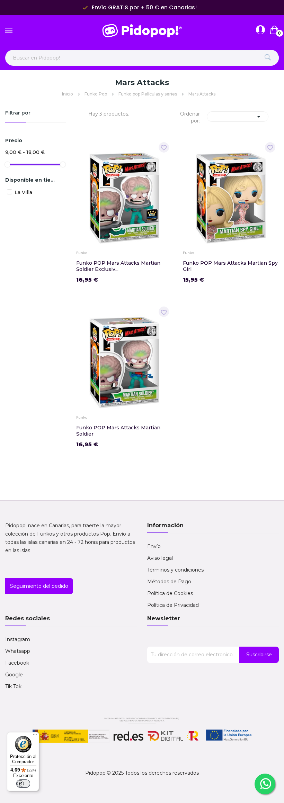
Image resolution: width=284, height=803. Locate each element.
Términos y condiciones (175, 570)
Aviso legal (160, 558)
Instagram (17, 639)
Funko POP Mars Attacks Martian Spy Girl (230, 266)
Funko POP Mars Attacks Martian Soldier (118, 431)
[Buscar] (267, 58)
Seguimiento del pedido (39, 586)
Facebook (17, 663)
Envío (154, 546)
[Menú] (35, 736)
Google (14, 675)
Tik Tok (13, 686)
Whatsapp (17, 651)
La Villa (23, 192)
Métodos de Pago (169, 581)
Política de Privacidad (173, 605)
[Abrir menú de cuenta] (260, 30)
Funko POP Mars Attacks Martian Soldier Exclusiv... (118, 266)
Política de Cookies (170, 593)
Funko (81, 253)
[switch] (23, 783)
